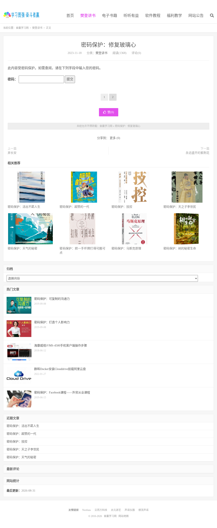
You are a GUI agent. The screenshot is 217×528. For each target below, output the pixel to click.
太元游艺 (116, 510)
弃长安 (12, 152)
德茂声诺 (143, 510)
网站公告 (196, 16)
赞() (110, 112)
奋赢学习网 (21, 15)
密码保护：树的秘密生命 (179, 248)
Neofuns (86, 510)
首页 (70, 16)
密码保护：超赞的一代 (74, 206)
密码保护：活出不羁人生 (24, 206)
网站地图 (123, 516)
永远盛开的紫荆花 (197, 152)
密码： (13, 79)
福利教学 (174, 16)
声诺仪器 (130, 510)
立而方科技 (101, 510)
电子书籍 (109, 16)
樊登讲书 (88, 16)
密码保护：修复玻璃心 (108, 45)
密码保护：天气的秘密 (22, 248)
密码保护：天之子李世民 (179, 206)
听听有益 (131, 16)
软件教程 (152, 16)
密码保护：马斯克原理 (126, 248)
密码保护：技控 (121, 206)
